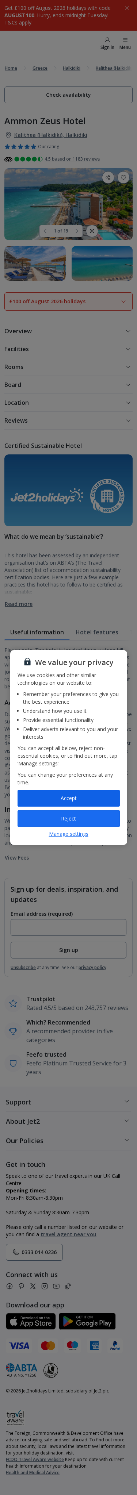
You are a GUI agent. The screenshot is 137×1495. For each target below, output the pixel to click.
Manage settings (68, 833)
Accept (69, 798)
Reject (68, 818)
